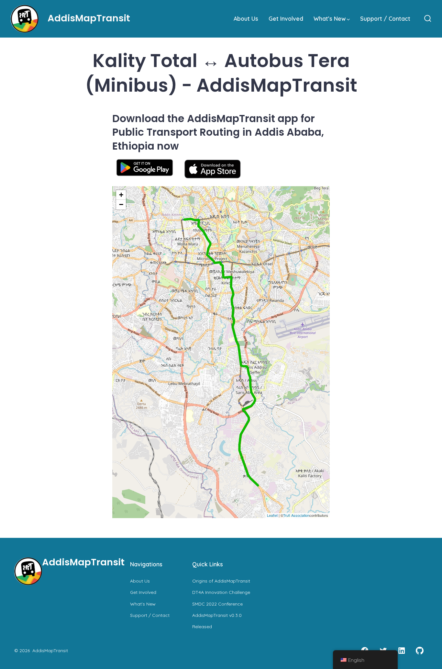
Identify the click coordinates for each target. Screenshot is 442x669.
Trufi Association (296, 515)
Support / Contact (385, 18)
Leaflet (272, 515)
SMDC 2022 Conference (217, 604)
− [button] (121, 204)
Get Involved (286, 18)
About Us (246, 18)
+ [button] (121, 195)
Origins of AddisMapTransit (221, 581)
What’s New (330, 18)
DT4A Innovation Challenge (221, 592)
